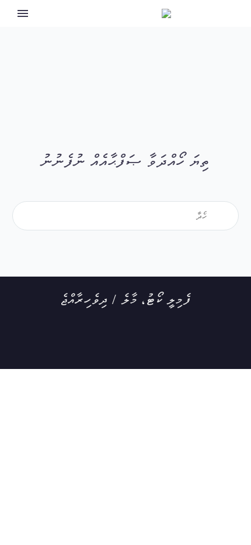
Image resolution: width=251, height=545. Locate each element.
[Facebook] (83, 345)
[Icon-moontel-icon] (168, 345)
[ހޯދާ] (230, 215)
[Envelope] (140, 345)
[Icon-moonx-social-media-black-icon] (111, 345)
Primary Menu (22, 13)
